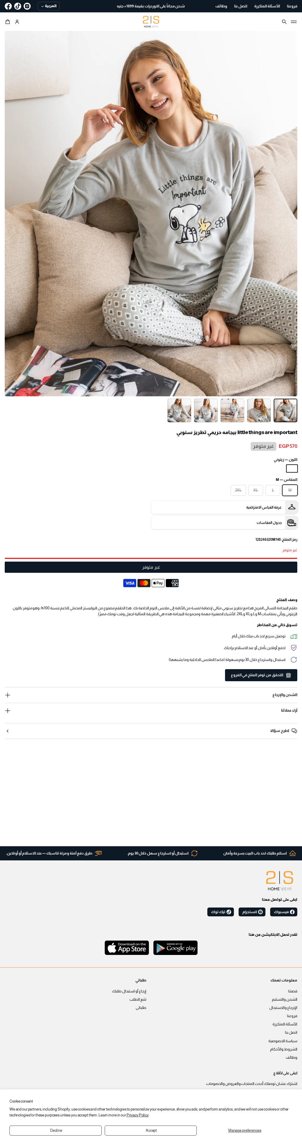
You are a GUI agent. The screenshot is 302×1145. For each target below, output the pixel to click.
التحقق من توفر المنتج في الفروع (257, 675)
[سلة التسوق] (8, 22)
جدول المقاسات (269, 523)
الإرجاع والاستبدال (283, 1008)
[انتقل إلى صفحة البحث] (284, 22)
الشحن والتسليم (284, 999)
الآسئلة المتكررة (285, 1024)
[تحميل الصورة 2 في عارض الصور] (259, 410)
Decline (56, 1130)
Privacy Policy (138, 1115)
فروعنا (292, 1016)
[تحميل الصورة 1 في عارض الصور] (285, 410)
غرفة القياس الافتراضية (264, 507)
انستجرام (249, 912)
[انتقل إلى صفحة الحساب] (17, 22)
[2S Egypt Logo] (279, 880)
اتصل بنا (291, 1032)
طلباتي (141, 1008)
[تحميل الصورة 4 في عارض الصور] (206, 410)
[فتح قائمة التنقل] (293, 21)
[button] (8, 22)
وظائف (291, 1057)
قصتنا (292, 991)
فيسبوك (281, 912)
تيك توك (218, 912)
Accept (151, 1130)
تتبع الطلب (137, 999)
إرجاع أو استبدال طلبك (129, 991)
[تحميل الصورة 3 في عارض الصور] (232, 410)
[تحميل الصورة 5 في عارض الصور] (179, 410)
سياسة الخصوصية (282, 1041)
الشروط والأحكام (283, 1049)
